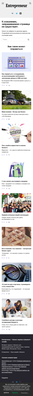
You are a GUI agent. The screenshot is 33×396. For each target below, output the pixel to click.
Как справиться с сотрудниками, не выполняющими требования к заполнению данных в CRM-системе (14, 76)
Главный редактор (7, 366)
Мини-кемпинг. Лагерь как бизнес (13, 112)
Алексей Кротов (7, 361)
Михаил (4, 365)
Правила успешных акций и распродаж (15, 215)
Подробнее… (25, 392)
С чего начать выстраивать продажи (14, 181)
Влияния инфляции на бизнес (21, 365)
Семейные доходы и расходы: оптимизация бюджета (12, 321)
